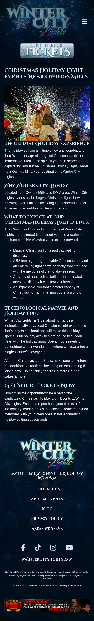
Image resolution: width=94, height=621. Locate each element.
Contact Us (47, 489)
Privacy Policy (47, 518)
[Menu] (85, 21)
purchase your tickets (57, 404)
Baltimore (49, 572)
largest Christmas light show (58, 198)
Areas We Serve (47, 528)
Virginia (77, 575)
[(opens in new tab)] (47, 605)
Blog (47, 509)
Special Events (47, 499)
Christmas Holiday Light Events (64, 166)
